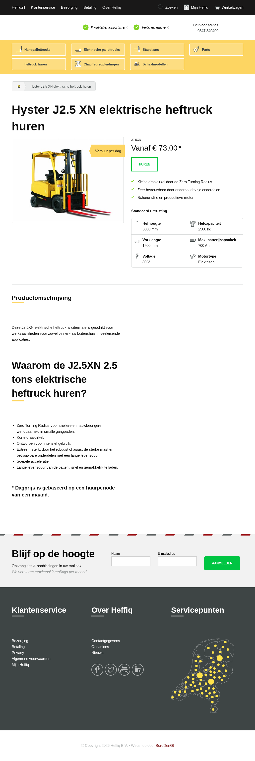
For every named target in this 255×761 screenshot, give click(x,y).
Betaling (18, 647)
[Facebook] (97, 675)
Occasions (100, 647)
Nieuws (97, 653)
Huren (144, 164)
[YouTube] (124, 675)
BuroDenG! (165, 745)
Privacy (18, 653)
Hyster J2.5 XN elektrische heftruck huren (60, 86)
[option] (68, 179)
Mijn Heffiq (20, 664)
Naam (115, 553)
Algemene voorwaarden (31, 658)
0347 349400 (207, 31)
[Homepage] (18, 87)
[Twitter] (111, 675)
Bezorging (20, 641)
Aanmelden (222, 563)
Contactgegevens (105, 641)
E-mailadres (166, 553)
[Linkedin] (138, 675)
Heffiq (35, 26)
